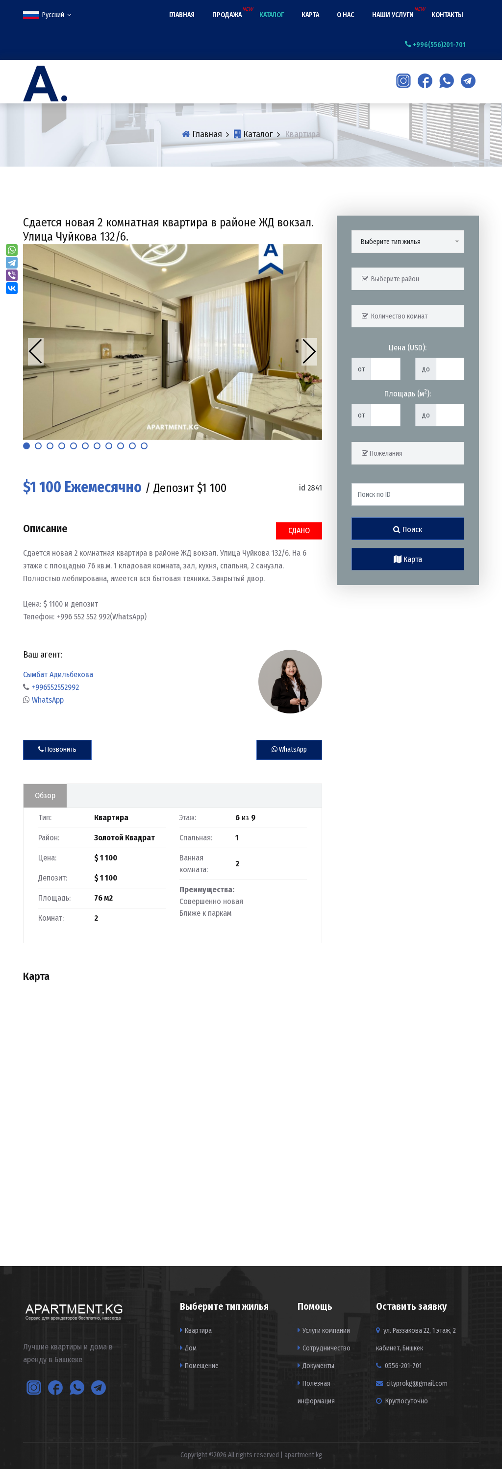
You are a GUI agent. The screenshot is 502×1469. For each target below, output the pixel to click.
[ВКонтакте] (12, 288)
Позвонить (60, 749)
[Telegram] (12, 263)
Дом (191, 1348)
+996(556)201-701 (438, 45)
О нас (345, 15)
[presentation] (36, 352)
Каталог (271, 15)
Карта (310, 15)
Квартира (198, 1330)
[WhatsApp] (12, 250)
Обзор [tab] (45, 795)
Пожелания (385, 453)
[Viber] (12, 275)
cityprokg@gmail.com (417, 1383)
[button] (26, 445)
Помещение (202, 1366)
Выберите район (393, 279)
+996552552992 (55, 687)
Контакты (447, 15)
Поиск (411, 529)
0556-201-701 (402, 1366)
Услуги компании (326, 1330)
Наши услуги (393, 15)
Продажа (227, 15)
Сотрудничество (326, 1348)
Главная (182, 15)
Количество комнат (397, 316)
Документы (318, 1366)
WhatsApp (48, 700)
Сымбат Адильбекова (58, 674)
